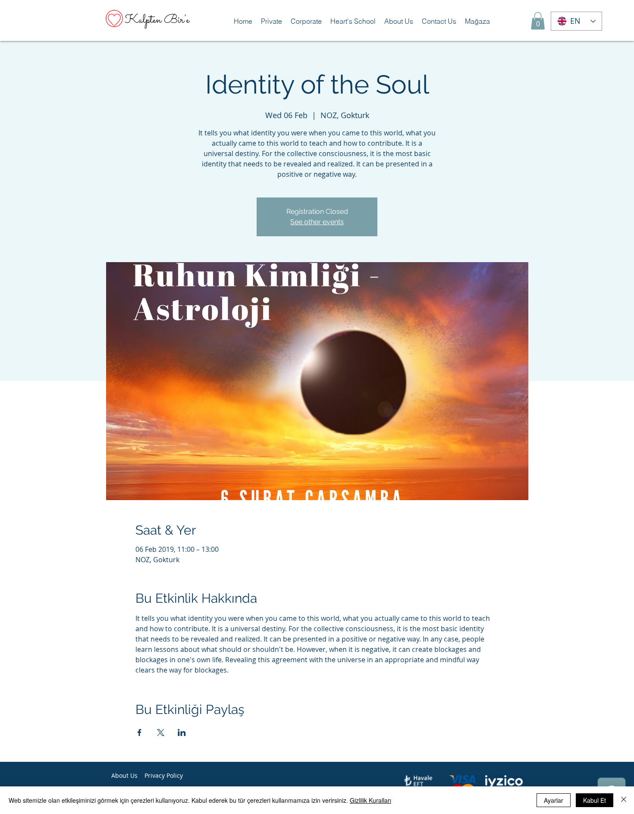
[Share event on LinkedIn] (182, 732)
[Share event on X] (161, 732)
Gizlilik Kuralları (370, 800)
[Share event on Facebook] (139, 732)
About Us (124, 775)
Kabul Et (594, 800)
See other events (317, 222)
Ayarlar (553, 800)
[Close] (623, 800)
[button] (271, 21)
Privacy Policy (163, 775)
